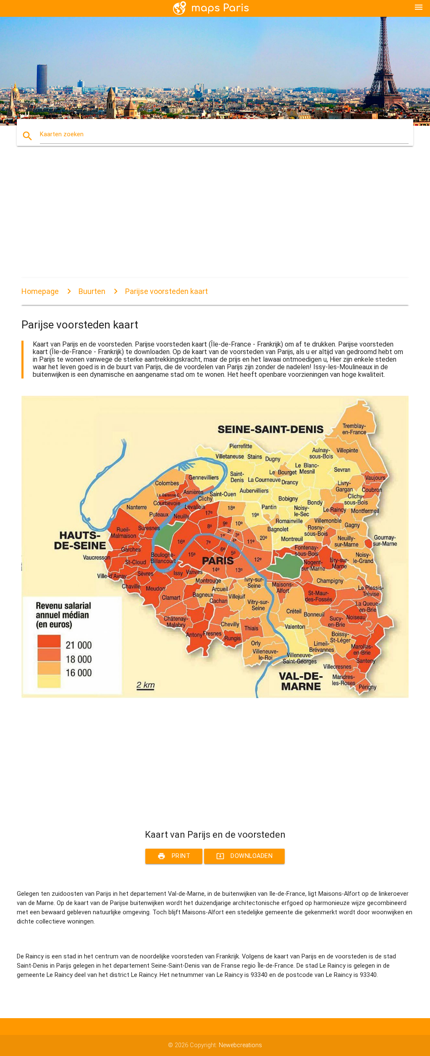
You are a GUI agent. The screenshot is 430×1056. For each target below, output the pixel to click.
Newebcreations (240, 1045)
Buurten (92, 291)
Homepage (40, 291)
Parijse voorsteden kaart (166, 291)
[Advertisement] (215, 219)
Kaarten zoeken (62, 134)
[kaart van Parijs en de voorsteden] (215, 696)
